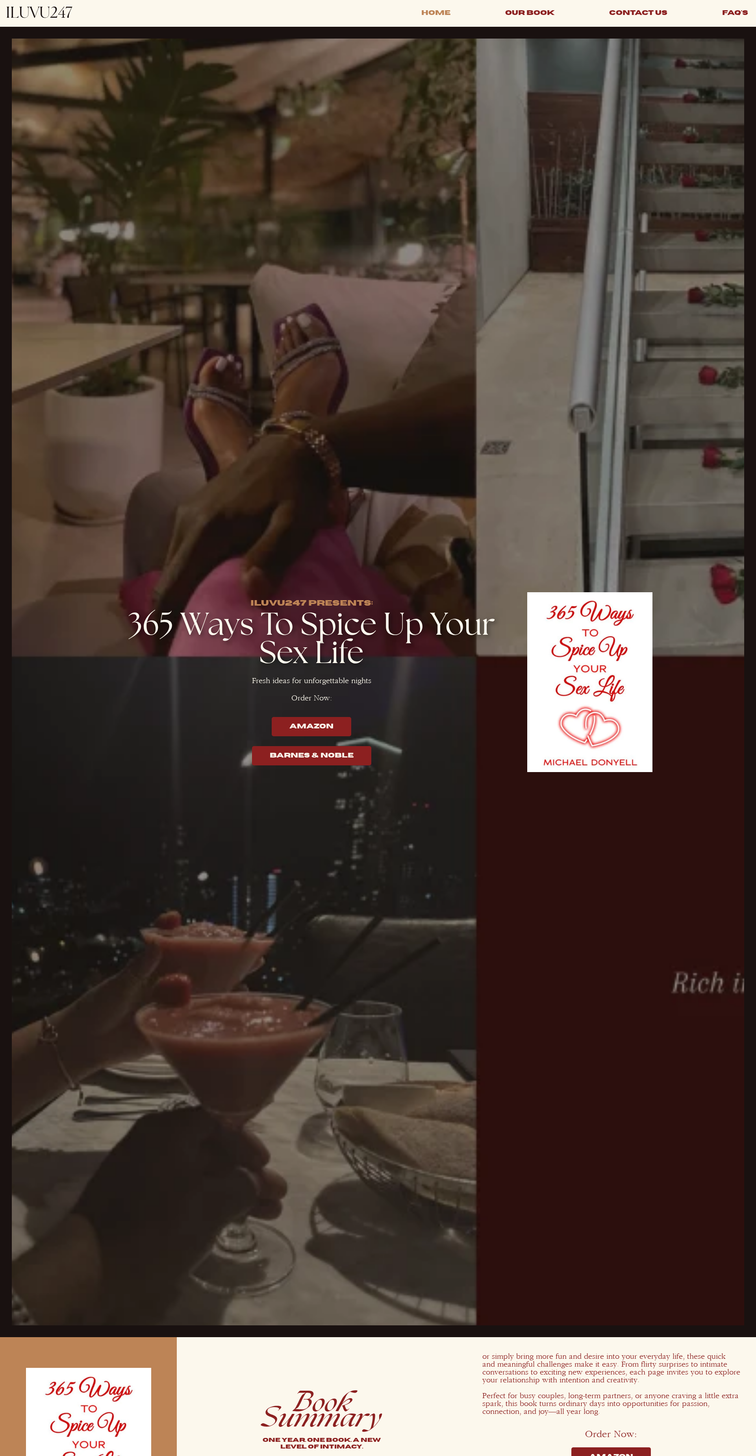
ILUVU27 (39, 13)
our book (530, 13)
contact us (638, 13)
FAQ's (735, 13)
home (435, 13)
